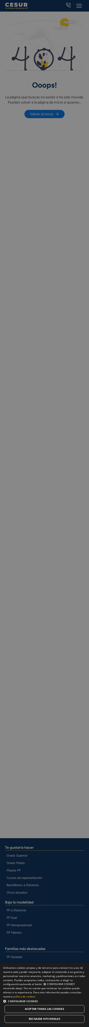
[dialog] (44, 995)
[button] (44, 1001)
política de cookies (24, 996)
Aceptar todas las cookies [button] (44, 1009)
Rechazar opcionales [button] (44, 1019)
